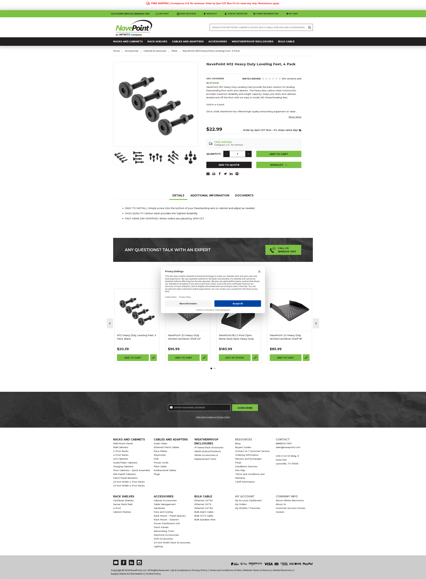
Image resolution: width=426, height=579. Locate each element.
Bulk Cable (203, 496)
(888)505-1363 (142, 13)
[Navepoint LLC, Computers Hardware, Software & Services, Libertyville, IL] (181, 560)
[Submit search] (309, 27)
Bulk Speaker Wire (204, 519)
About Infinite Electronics (290, 500)
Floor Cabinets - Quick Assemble (131, 470)
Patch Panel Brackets (125, 478)
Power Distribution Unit (167, 523)
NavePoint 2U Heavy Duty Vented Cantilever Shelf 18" (286, 337)
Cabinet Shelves (122, 512)
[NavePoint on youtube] (115, 562)
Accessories (164, 496)
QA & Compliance (180, 570)
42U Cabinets (120, 458)
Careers (280, 512)
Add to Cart (132, 357)
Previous (110, 323)
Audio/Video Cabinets (125, 462)
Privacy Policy (199, 570)
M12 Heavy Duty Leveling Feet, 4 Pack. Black (136, 337)
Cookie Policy (153, 574)
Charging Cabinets (123, 466)
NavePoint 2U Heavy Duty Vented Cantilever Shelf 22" (184, 337)
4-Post (117, 508)
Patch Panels (161, 527)
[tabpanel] (136, 325)
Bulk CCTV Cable (203, 515)
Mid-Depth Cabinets (124, 474)
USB (156, 458)
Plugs (157, 474)
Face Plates (160, 451)
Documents (244, 195)
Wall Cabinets (120, 447)
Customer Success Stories (290, 508)
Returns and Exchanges (248, 458)
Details (178, 195)
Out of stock (234, 357)
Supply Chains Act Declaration (127, 574)
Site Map (240, 470)
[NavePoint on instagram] (139, 562)
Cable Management (165, 504)
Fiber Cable (160, 466)
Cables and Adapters (171, 439)
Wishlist (212, 13)
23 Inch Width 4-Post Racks (129, 485)
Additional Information (209, 195)
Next (316, 323)
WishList (137, 315)
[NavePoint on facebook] (123, 562)
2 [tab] (214, 368)
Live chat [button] (163, 13)
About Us (281, 504)
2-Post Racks (120, 451)
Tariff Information (267, 13)
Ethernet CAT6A (203, 508)
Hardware (159, 508)
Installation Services (246, 466)
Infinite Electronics (283, 570)
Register (242, 13)
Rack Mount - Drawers (166, 519)
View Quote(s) (188, 13)
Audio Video (160, 443)
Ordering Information (247, 455)
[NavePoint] (134, 27)
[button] (279, 165)
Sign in (231, 13)
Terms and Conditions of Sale (225, 570)
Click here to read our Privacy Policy (213, 417)
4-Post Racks (120, 455)
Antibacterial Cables (165, 470)
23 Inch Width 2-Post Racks (129, 481)
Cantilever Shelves (123, 500)
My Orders (241, 504)
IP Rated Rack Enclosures (208, 447)
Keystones (160, 455)
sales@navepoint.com (288, 447)
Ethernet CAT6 (202, 504)
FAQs (238, 462)
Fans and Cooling (163, 512)
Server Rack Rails (123, 504)
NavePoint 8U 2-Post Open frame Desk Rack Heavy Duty (236, 337)
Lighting (158, 546)
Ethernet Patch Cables (166, 447)
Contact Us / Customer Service (252, 451)
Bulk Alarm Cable (203, 512)
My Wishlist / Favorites (247, 508)
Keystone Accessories (166, 535)
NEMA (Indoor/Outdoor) (207, 451)
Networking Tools (164, 531)
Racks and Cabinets (129, 439)
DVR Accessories (163, 538)
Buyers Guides (243, 447)
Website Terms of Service (257, 570)
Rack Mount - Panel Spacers (170, 515)
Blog (237, 443)
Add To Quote (228, 164)
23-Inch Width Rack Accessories (172, 542)
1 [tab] (211, 368)
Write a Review (251, 78)
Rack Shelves (123, 496)
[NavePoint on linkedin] (131, 562)
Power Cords (161, 462)
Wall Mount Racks (123, 443)
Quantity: (213, 153)
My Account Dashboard (248, 500)
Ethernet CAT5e (203, 500)
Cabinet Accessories (165, 500)
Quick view (137, 306)
